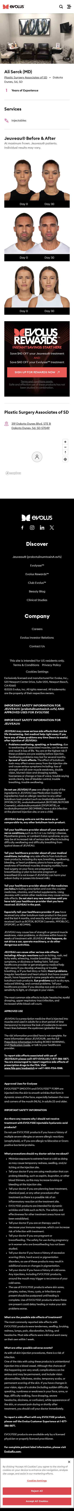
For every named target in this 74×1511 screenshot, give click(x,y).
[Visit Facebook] (22, 527)
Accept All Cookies (37, 1501)
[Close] (69, 1462)
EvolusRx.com (12, 1451)
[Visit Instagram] (32, 527)
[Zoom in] (65, 441)
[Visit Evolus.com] (13, 7)
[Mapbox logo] (13, 473)
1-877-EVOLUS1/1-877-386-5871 (49, 1059)
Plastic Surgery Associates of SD (25, 77)
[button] (37, 38)
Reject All (37, 1491)
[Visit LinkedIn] (42, 527)
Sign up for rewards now (35, 372)
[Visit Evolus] (37, 517)
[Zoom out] (65, 447)
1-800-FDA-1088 (52, 1068)
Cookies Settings (37, 671)
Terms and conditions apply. (37, 381)
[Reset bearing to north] (65, 452)
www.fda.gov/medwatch (19, 1068)
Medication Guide (20, 1045)
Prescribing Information (17, 1042)
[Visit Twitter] (52, 527)
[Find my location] (65, 459)
